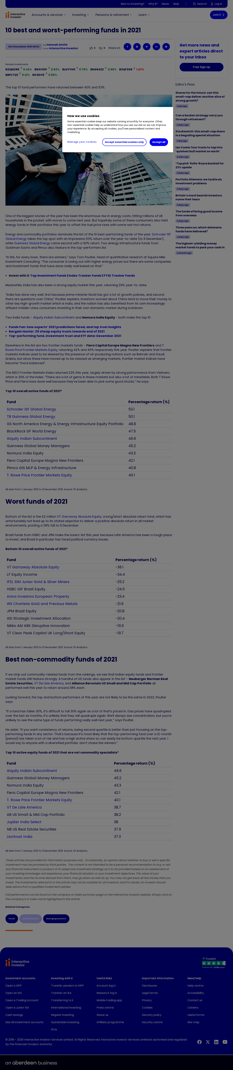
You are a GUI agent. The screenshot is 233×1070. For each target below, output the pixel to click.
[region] (117, 129)
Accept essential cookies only (124, 142)
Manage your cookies (82, 142)
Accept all (158, 142)
